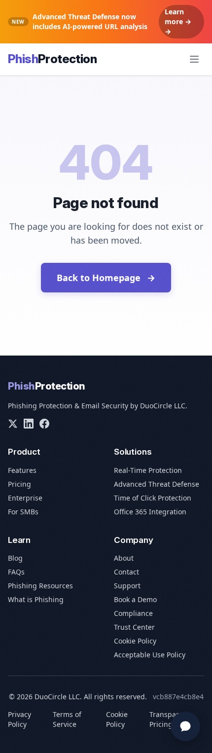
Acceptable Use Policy (149, 654)
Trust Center (134, 627)
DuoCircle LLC (162, 405)
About (124, 558)
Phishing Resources (40, 585)
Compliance (133, 613)
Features (22, 470)
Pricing (19, 484)
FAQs (16, 571)
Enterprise (25, 497)
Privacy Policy (19, 719)
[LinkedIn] (29, 424)
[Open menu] (194, 59)
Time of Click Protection (152, 497)
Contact (126, 571)
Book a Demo (135, 599)
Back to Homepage (106, 278)
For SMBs (23, 511)
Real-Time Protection (148, 470)
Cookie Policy (135, 640)
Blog (15, 558)
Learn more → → (178, 21)
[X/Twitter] (13, 424)
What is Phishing (36, 599)
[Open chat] (185, 726)
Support (127, 585)
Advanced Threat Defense (156, 484)
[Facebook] (44, 424)
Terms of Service (67, 719)
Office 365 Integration (150, 511)
